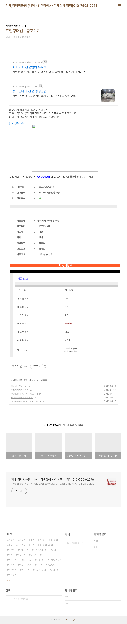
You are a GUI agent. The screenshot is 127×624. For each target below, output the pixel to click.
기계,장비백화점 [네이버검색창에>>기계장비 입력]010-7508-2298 (52, 6)
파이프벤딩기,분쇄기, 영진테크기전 (26, 401)
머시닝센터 (14, 560)
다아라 (12, 565)
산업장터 (40, 560)
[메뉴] (120, 6)
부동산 (44, 555)
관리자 (74, 620)
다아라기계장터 (40, 550)
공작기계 (27, 380)
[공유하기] (21, 366)
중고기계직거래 (46, 545)
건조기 (42, 540)
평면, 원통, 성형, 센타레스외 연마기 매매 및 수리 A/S (44, 95)
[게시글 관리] (25, 366)
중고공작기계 (40, 570)
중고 (11, 545)
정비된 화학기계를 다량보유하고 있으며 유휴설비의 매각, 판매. (49, 71)
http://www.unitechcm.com (27, 62)
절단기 (33, 555)
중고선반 (21, 555)
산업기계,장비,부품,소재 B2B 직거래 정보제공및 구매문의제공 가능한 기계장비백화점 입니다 (53, 484)
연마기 (12, 540)
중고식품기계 (25, 565)
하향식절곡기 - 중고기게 (22, 397)
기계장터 (55, 570)
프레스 (39, 565)
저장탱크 (27, 560)
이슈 (11, 555)
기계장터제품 (16, 380)
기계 (54, 550)
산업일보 (21, 545)
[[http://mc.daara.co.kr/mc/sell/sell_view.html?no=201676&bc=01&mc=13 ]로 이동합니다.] (65, 126)
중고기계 (54, 540)
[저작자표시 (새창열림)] (44, 366)
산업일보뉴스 (55, 560)
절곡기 (22, 540)
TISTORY (65, 620)
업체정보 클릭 (17, 123)
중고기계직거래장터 (20, 390)
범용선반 (25, 570)
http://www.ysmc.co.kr (24, 86)
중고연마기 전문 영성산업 (29, 91)
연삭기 (12, 550)
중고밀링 (51, 565)
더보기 (9, 580)
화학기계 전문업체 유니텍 (29, 67)
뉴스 (32, 545)
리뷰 (32, 540)
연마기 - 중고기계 (19, 386)
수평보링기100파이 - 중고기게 (24, 393)
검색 (87, 542)
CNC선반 (24, 550)
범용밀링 (13, 575)
